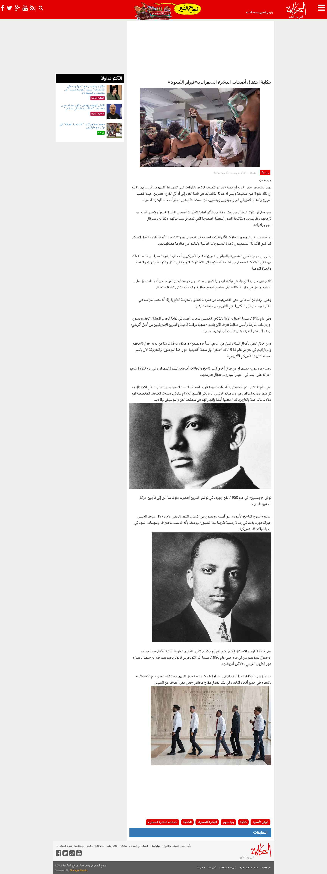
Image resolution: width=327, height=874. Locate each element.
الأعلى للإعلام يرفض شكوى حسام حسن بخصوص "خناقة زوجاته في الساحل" (83, 107)
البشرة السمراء (207, 822)
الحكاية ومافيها (171, 846)
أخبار (183, 846)
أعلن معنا (212, 867)
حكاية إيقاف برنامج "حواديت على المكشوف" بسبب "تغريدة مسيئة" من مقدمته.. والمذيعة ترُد (84, 90)
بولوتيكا (265, 173)
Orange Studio (78, 870)
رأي (189, 846)
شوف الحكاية (65, 846)
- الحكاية (262, 180)
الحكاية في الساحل (138, 846)
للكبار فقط (111, 846)
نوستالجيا (79, 846)
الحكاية (187, 822)
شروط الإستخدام (228, 867)
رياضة (89, 846)
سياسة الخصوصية (249, 867)
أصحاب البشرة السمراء (162, 822)
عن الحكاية (266, 867)
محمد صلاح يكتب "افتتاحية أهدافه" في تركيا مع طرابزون (82, 126)
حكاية (243, 822)
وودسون (228, 822)
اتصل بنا (201, 867)
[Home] (296, 10)
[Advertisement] (200, 49)
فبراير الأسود (260, 822)
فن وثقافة (99, 846)
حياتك (124, 846)
